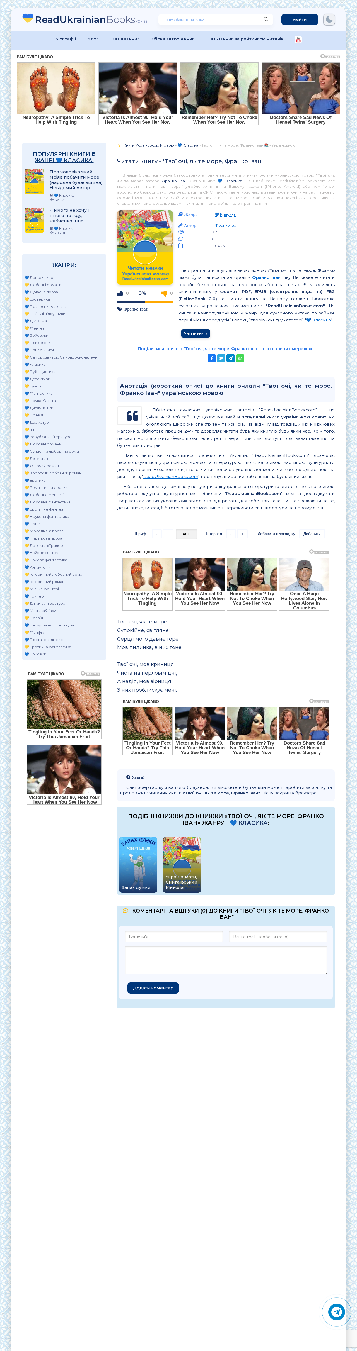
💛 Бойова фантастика (46, 560)
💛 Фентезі (35, 328)
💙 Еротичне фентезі (44, 509)
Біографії (65, 39)
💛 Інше (32, 429)
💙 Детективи (37, 379)
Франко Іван (174, 181)
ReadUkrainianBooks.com (170, 476)
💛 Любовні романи (43, 284)
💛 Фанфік (34, 632)
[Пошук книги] (266, 19)
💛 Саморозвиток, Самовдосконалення (62, 357)
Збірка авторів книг (172, 39)
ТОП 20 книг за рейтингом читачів (245, 39)
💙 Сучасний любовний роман (53, 451)
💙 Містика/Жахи (40, 610)
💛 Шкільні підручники (45, 313)
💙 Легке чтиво (39, 277)
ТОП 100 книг (124, 39)
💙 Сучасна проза (41, 292)
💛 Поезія (34, 415)
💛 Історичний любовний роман (55, 574)
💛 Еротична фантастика (48, 647)
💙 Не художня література (49, 625)
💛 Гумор (33, 386)
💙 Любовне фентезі (44, 494)
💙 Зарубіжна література (48, 437)
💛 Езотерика (37, 299)
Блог (92, 39)
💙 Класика (35, 364)
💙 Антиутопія (38, 567)
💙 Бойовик (35, 654)
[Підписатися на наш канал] (298, 40)
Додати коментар (153, 988)
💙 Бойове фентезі (42, 552)
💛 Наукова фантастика (47, 516)
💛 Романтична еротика (47, 487)
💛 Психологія (38, 342)
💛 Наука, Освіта (40, 400)
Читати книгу (195, 333)
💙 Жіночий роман (42, 466)
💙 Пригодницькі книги (46, 306)
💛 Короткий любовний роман (53, 473)
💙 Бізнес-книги (39, 350)
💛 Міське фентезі (42, 589)
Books (91, 19)
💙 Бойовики (36, 335)
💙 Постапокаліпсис (44, 639)
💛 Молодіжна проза (44, 531)
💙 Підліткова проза (43, 538)
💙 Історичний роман (44, 581)
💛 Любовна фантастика (48, 502)
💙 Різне (32, 523)
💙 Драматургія (39, 422)
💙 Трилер (34, 596)
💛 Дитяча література (45, 603)
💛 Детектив (36, 458)
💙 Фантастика (39, 393)
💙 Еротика (35, 480)
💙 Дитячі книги (39, 408)
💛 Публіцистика (40, 371)
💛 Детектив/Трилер (44, 545)
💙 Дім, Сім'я (36, 321)
